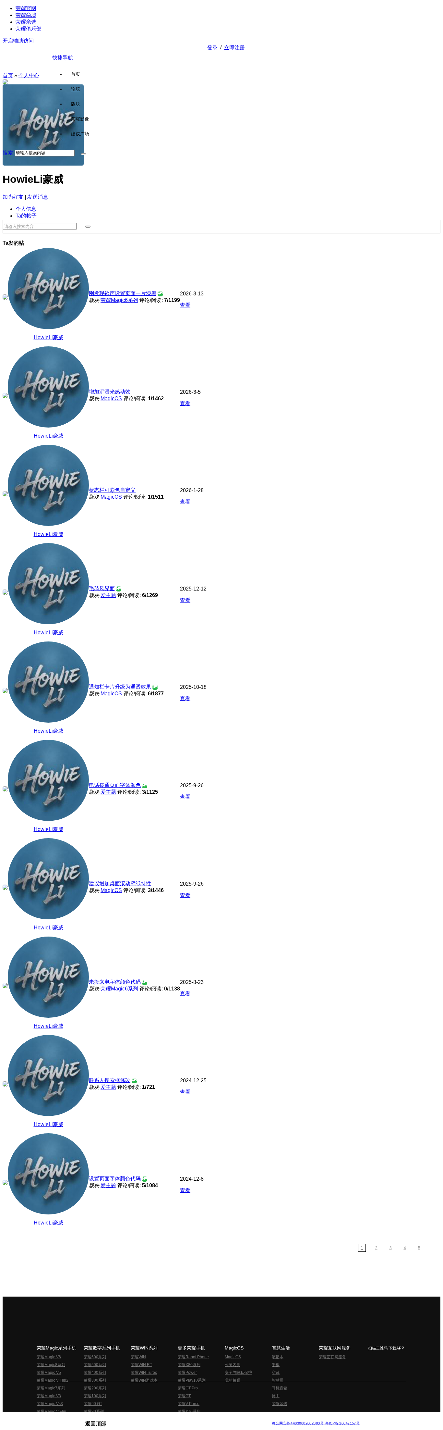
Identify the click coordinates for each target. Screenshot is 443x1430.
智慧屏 (277, 1380)
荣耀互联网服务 (332, 1357)
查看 (185, 305)
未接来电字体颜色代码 (115, 982)
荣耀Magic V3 (49, 1396)
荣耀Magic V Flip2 (52, 1380)
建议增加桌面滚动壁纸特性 (120, 883)
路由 (276, 1396)
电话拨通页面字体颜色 (115, 785)
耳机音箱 (279, 1388)
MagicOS (111, 398)
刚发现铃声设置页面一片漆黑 (122, 293)
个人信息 (26, 209)
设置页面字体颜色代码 (115, 1178)
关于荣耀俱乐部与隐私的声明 (145, 1418)
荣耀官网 (26, 8)
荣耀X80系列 (189, 1364)
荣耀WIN (138, 1357)
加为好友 (13, 197)
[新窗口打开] (5, 298)
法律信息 (200, 1418)
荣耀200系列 (95, 1388)
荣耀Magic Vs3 (50, 1403)
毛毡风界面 (102, 588)
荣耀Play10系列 (192, 1380)
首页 (75, 74)
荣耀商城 (26, 15)
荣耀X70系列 (189, 1411)
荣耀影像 (80, 118)
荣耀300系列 (95, 1380)
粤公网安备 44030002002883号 (297, 1423)
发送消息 (37, 197)
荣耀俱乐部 (29, 28)
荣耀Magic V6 (49, 1357)
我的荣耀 (232, 1380)
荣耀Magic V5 (49, 1372)
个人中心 (28, 75)
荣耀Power (187, 1372)
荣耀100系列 (95, 1396)
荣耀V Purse (188, 1403)
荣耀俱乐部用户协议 (103, 1418)
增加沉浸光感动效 (109, 391)
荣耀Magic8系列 (51, 1364)
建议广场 (80, 133)
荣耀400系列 (95, 1372)
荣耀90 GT (93, 1403)
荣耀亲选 (26, 22)
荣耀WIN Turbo (144, 1372)
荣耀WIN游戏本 (144, 1380)
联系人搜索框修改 (109, 1080)
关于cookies (182, 1418)
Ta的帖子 (26, 215)
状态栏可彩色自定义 (112, 490)
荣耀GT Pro (188, 1388)
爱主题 (108, 595)
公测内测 (232, 1364)
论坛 (75, 89)
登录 (212, 47)
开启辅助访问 (18, 41)
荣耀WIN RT (141, 1364)
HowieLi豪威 (48, 337)
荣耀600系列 (95, 1357)
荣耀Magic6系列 (119, 300)
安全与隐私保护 (238, 1372)
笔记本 (277, 1357)
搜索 (8, 152)
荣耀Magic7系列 (51, 1388)
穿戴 (276, 1372)
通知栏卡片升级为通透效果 (120, 687)
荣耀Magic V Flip (51, 1411)
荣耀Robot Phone (193, 1357)
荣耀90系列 (94, 1411)
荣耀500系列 (95, 1364)
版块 (75, 103)
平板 (276, 1364)
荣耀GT (184, 1396)
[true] (83, 154)
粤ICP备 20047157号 (342, 1423)
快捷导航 (62, 57)
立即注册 (234, 47)
